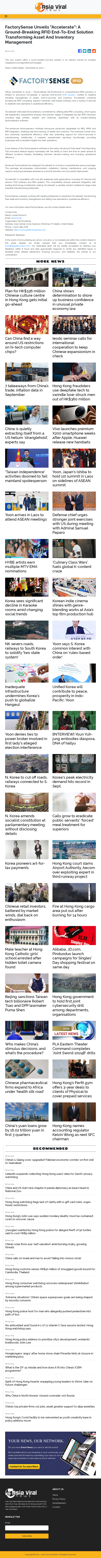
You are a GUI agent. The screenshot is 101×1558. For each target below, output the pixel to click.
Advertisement (59, 1503)
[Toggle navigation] (6, 16)
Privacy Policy (58, 1499)
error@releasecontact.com (17, 246)
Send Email (16, 218)
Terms (55, 1495)
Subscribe (27, 1536)
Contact (56, 1507)
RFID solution (69, 95)
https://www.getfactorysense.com (30, 230)
